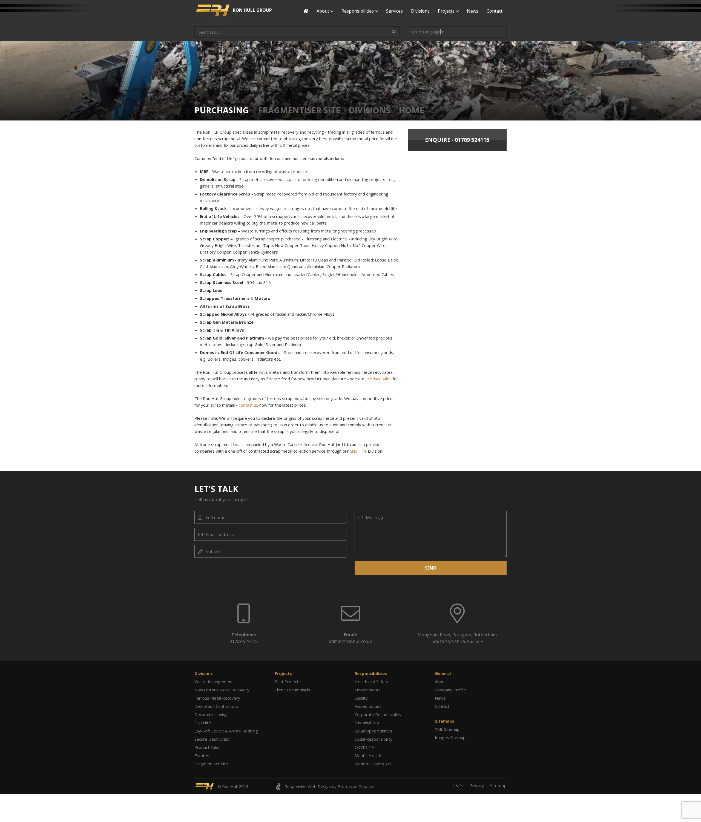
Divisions (420, 11)
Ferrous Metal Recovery (217, 698)
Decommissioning (211, 714)
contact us (248, 405)
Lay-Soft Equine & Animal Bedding (226, 731)
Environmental (368, 689)
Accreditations (368, 706)
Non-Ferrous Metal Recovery (221, 689)
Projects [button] (446, 11)
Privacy (476, 785)
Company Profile (450, 689)
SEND (430, 568)
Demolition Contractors (216, 706)
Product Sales (379, 378)
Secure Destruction (212, 739)
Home (411, 110)
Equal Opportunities (373, 731)
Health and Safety (371, 681)
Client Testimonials (292, 689)
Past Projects (288, 681)
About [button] (323, 11)
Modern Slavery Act (373, 763)
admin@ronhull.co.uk (350, 641)
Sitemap (498, 785)
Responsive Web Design (308, 786)
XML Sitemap (447, 729)
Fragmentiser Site (211, 763)
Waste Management (213, 681)
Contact (494, 11)
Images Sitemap (450, 737)
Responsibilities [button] (357, 11)
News (472, 11)
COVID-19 (364, 747)
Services (394, 11)
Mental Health (368, 755)
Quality (361, 698)
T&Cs (457, 785)
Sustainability (367, 722)
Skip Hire (358, 451)
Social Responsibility (373, 739)
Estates (201, 755)
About (440, 681)
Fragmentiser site (299, 110)
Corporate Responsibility (378, 714)
